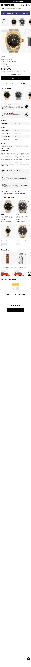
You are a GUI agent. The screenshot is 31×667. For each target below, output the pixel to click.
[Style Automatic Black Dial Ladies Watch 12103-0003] (13, 201)
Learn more (4, 115)
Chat (10, 186)
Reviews (4, 280)
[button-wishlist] (26, 5)
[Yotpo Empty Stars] (4, 61)
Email (6, 186)
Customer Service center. (22, 186)
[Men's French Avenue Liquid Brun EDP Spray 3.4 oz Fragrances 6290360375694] (12, 254)
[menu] (2, 5)
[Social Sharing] (23, 31)
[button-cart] (29, 5)
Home (3, 191)
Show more (4, 165)
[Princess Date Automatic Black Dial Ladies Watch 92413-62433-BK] (27, 31)
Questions (12, 280)
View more (4, 22)
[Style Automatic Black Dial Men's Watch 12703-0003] (28, 226)
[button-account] (24, 5)
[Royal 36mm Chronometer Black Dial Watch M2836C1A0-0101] (28, 201)
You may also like (6, 88)
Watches (8, 191)
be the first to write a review (15, 310)
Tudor (12, 191)
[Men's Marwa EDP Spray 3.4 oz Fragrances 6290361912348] (25, 254)
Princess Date (17, 191)
